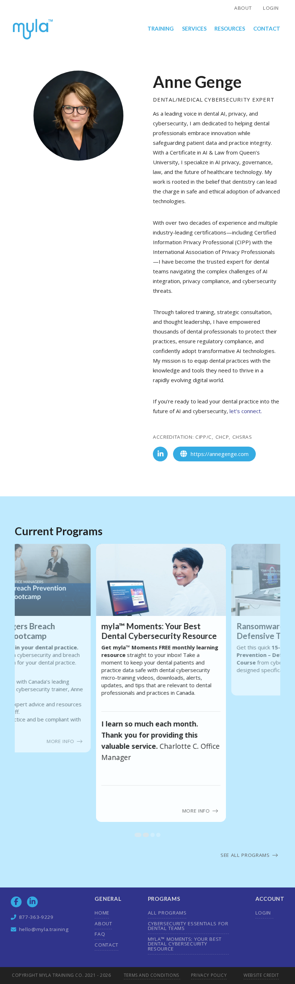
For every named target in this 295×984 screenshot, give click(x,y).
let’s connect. (246, 411)
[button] (161, 29)
